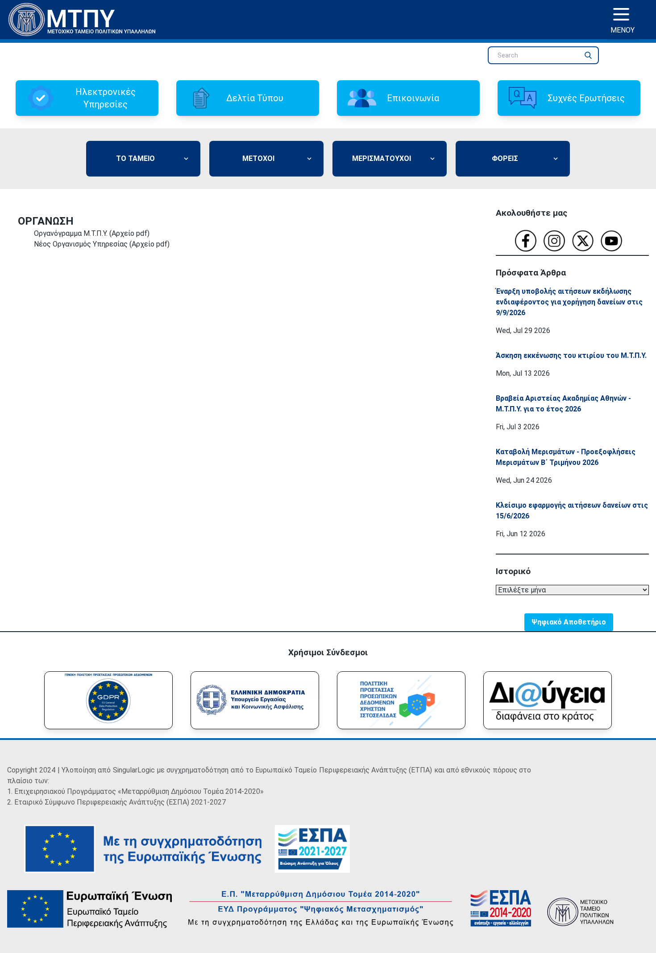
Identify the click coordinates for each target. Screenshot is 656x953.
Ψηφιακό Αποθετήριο (568, 622)
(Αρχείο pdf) (129, 233)
